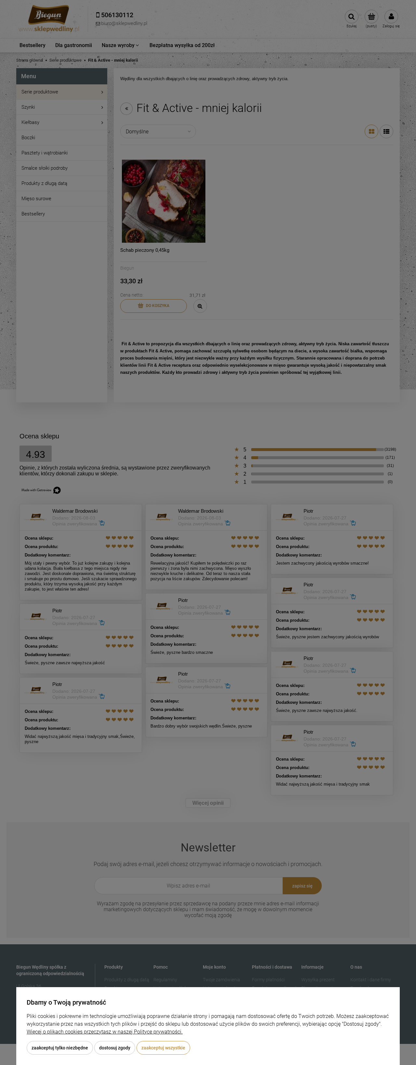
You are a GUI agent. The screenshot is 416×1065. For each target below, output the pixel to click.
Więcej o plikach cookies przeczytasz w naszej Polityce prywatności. (105, 1032)
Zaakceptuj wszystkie (163, 1047)
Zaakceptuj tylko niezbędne (60, 1047)
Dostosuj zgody (114, 1047)
